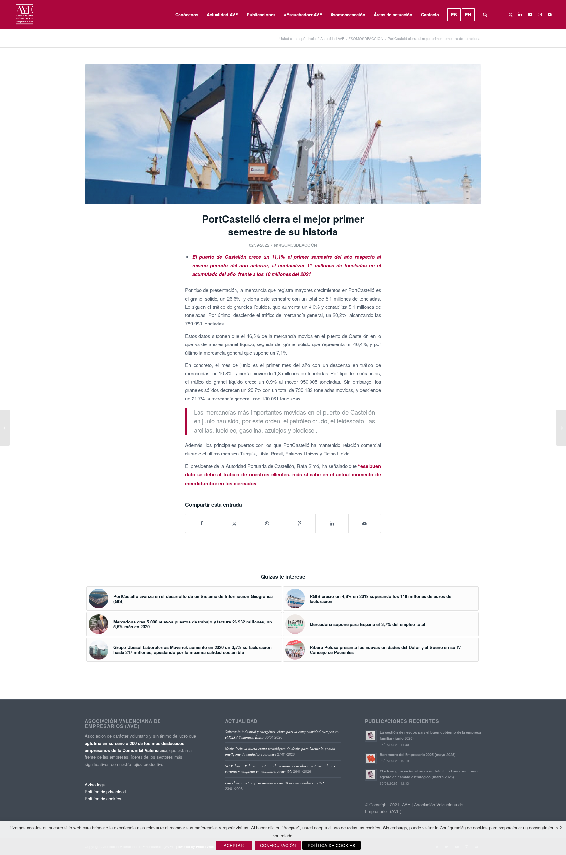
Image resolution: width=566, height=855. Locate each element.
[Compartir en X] (234, 523)
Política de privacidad (105, 792)
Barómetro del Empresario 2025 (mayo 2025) (418, 754)
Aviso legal (95, 784)
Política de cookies (103, 798)
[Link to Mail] (550, 14)
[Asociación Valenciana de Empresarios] (24, 14)
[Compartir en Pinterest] (299, 523)
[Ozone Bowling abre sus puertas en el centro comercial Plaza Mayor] (5, 428)
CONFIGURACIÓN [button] (278, 845)
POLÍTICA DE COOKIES (331, 845)
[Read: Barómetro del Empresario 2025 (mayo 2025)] (371, 758)
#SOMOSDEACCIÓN (298, 245)
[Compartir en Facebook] (201, 523)
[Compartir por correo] (365, 523)
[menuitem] (186, 14)
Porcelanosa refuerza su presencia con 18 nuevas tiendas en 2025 (275, 782)
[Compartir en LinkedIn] (332, 523)
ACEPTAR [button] (234, 845)
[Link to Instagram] (540, 14)
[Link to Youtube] (530, 14)
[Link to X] (510, 14)
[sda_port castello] (283, 134)
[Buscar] (485, 14)
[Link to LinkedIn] (520, 14)
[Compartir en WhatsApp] (267, 523)
